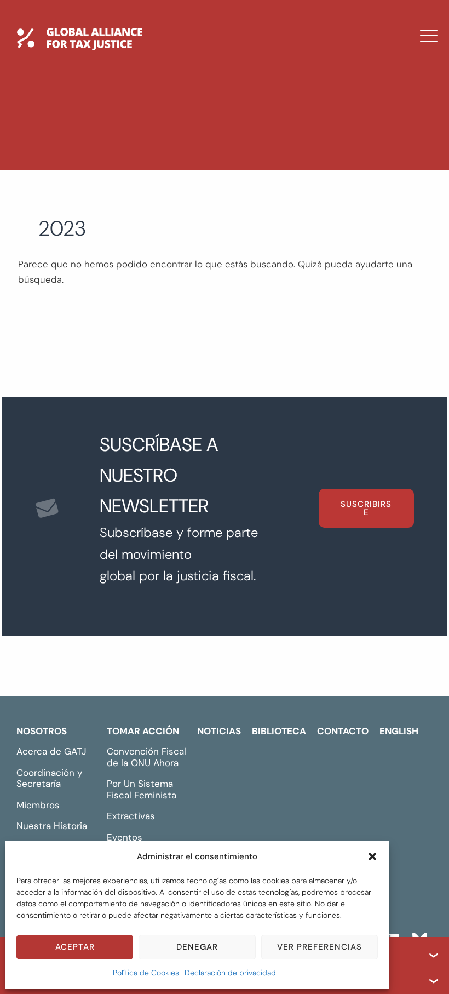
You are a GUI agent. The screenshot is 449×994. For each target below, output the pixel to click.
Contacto (170, 187)
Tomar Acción (143, 731)
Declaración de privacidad (230, 973)
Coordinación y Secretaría (49, 778)
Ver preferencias (319, 946)
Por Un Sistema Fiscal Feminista (141, 789)
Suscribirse (366, 508)
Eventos (124, 837)
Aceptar (75, 946)
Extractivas (131, 816)
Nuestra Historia (51, 826)
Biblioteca (170, 155)
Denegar (197, 946)
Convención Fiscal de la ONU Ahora (146, 757)
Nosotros (41, 731)
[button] (372, 856)
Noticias (165, 123)
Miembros (38, 805)
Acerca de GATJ (51, 751)
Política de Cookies (146, 973)
